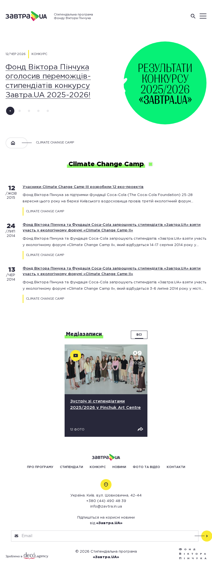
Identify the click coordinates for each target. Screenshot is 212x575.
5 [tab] (48, 111)
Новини (119, 467)
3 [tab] (29, 111)
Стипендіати (71, 467)
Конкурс (98, 467)
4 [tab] (38, 111)
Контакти (176, 467)
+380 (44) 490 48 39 (106, 501)
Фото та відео (146, 467)
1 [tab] (10, 111)
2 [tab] (19, 111)
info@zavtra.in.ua (106, 506)
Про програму (40, 467)
